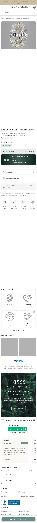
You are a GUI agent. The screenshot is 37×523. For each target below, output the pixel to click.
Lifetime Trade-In (24, 511)
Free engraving (24, 514)
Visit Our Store (6, 514)
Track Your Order (6, 511)
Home (2, 18)
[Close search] (34, 12)
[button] (2, 7)
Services (4, 507)
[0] (34, 8)
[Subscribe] (33, 481)
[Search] (3, 12)
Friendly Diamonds (18, 7)
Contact (4, 488)
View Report (10, 138)
